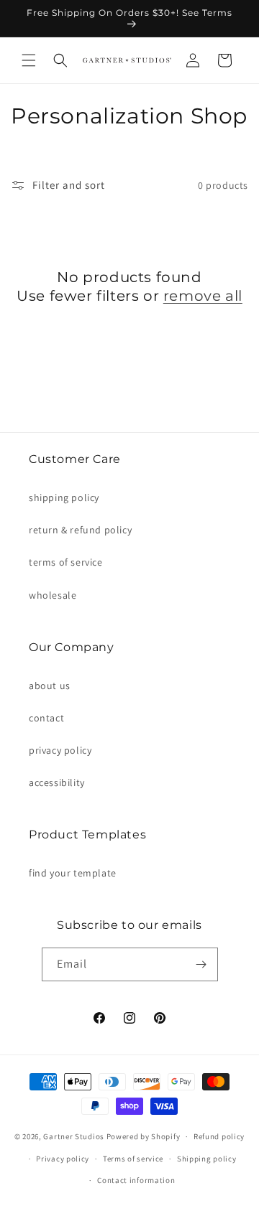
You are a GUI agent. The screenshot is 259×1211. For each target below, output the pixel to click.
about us (50, 685)
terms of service (66, 562)
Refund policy (219, 1136)
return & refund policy (80, 529)
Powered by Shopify (143, 1136)
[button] (29, 60)
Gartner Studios (73, 1136)
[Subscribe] (201, 964)
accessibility (57, 782)
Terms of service (133, 1159)
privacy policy (60, 750)
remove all (202, 295)
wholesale (52, 595)
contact (46, 717)
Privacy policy (62, 1159)
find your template (73, 872)
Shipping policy (207, 1159)
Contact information (136, 1180)
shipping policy (64, 497)
